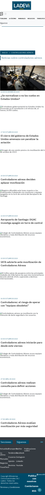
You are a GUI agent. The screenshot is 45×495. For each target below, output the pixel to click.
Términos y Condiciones (10, 487)
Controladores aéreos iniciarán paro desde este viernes (21, 344)
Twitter (19, 449)
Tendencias (13, 453)
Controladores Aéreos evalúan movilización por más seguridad (19, 424)
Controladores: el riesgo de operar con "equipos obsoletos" (20, 303)
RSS (34, 490)
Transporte (12, 449)
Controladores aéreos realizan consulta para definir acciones (18, 384)
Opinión (11, 461)
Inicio (5, 52)
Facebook (20, 453)
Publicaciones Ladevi (30, 450)
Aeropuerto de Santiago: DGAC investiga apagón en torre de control (21, 221)
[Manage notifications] (39, 490)
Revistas (11, 465)
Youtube (19, 465)
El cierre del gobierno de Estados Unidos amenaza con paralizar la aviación (20, 139)
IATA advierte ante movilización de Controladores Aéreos (21, 263)
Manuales (22, 18)
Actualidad (4, 449)
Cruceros (12, 457)
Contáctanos (31, 486)
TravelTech (4, 467)
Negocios (31, 18)
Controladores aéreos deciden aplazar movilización (18, 181)
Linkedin (19, 461)
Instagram (20, 457)
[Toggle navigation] (5, 14)
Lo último (12, 18)
